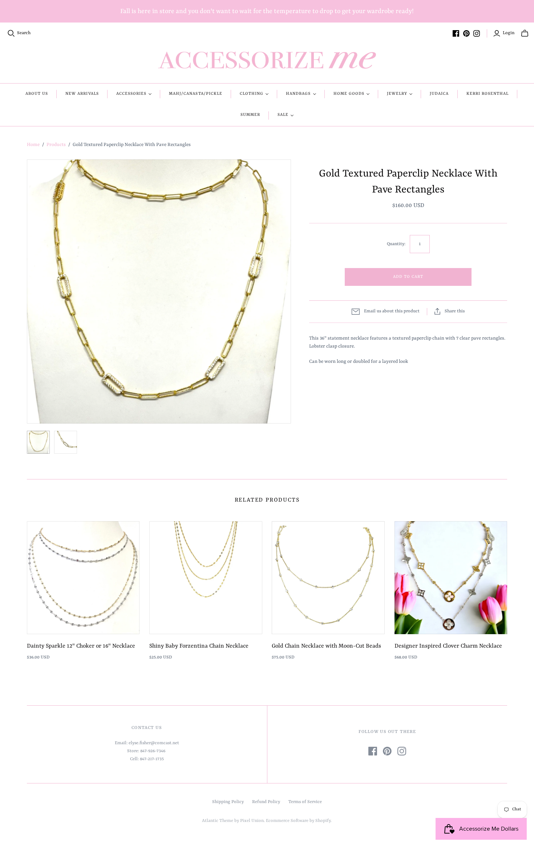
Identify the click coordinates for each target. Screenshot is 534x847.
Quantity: (396, 244)
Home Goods (348, 94)
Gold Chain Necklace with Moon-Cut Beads (326, 646)
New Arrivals (81, 94)
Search (24, 33)
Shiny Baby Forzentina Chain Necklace (198, 646)
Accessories (131, 94)
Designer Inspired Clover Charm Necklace (448, 646)
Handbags (298, 94)
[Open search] (11, 33)
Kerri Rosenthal (487, 94)
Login (508, 33)
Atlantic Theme (217, 820)
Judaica (439, 94)
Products (56, 144)
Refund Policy (266, 802)
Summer (250, 115)
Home (33, 144)
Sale (283, 115)
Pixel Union (252, 820)
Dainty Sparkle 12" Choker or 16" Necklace (81, 646)
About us (36, 94)
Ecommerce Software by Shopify (298, 820)
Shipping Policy (228, 802)
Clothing (251, 94)
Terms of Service (305, 802)
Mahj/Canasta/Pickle (195, 94)
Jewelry (397, 94)
